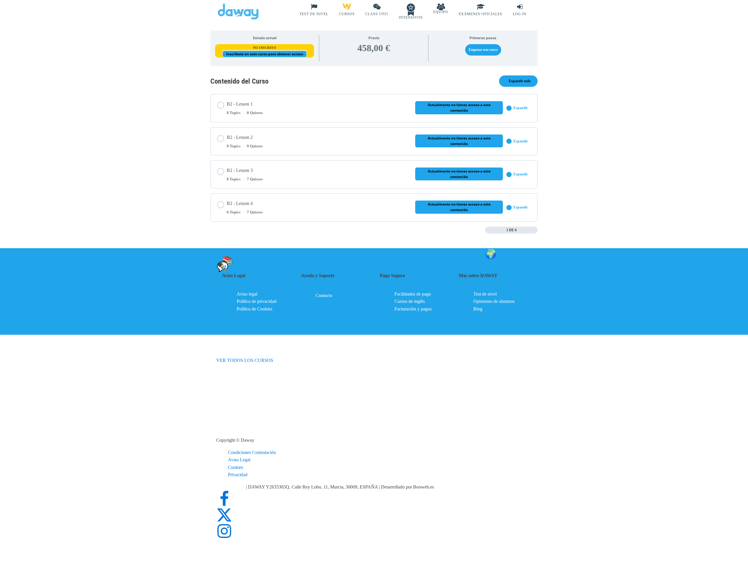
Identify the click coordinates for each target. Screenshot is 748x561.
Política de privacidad (256, 301)
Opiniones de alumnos (494, 301)
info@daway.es (231, 486)
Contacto (324, 295)
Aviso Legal (239, 459)
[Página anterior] (488, 230)
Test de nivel (485, 293)
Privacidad (237, 474)
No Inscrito (264, 47)
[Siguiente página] (534, 230)
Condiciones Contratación (252, 452)
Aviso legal (247, 293)
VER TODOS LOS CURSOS (244, 360)
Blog (477, 308)
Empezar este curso (483, 50)
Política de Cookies (254, 308)
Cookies (235, 467)
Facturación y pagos (413, 308)
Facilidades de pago (412, 293)
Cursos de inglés (409, 301)
